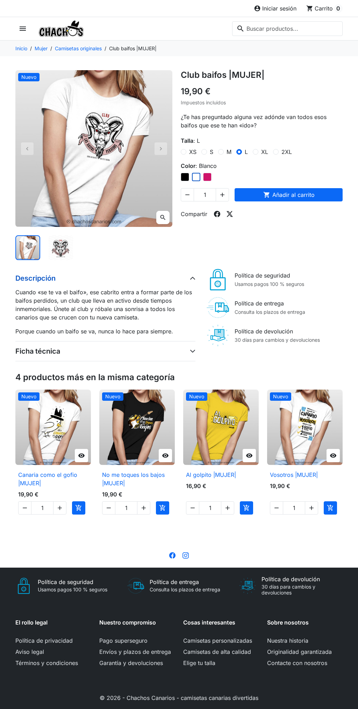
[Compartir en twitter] (229, 214)
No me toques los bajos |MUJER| (133, 479)
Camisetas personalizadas (217, 640)
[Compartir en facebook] (217, 214)
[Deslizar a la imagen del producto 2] (61, 247)
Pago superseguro (123, 640)
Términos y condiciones (46, 662)
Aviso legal (29, 651)
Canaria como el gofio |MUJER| (47, 479)
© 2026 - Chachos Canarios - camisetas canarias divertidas (179, 697)
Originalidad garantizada (299, 651)
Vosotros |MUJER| (294, 474)
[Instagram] (186, 555)
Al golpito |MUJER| (211, 474)
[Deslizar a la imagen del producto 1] (27, 247)
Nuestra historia (287, 640)
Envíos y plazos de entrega (135, 651)
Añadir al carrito (289, 194)
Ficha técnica (37, 351)
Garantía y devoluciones (131, 662)
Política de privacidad (44, 640)
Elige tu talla (199, 662)
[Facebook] (172, 555)
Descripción (35, 278)
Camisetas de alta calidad (217, 651)
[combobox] (287, 28)
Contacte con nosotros (297, 662)
